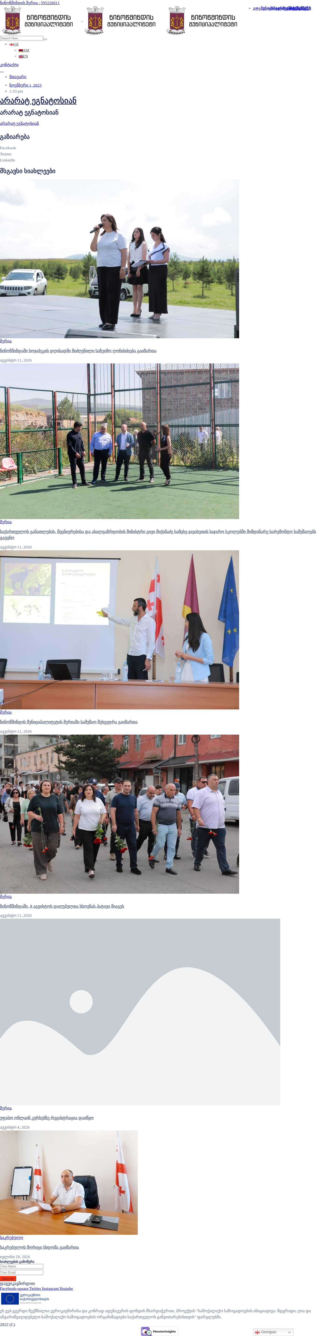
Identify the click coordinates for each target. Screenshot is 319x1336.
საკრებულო (11, 1237)
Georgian (268, 1332)
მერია (6, 341)
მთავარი (17, 77)
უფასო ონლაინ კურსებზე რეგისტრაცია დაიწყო (47, 1118)
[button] (9, 65)
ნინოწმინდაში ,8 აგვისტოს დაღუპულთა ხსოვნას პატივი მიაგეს (62, 906)
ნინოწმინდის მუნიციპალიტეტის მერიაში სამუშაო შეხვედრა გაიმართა (69, 722)
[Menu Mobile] (2, 72)
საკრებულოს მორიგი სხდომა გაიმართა (39, 1247)
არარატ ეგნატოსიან (38, 100)
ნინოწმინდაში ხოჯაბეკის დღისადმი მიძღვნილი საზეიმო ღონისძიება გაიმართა (78, 351)
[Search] (45, 39)
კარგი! (194, 8)
